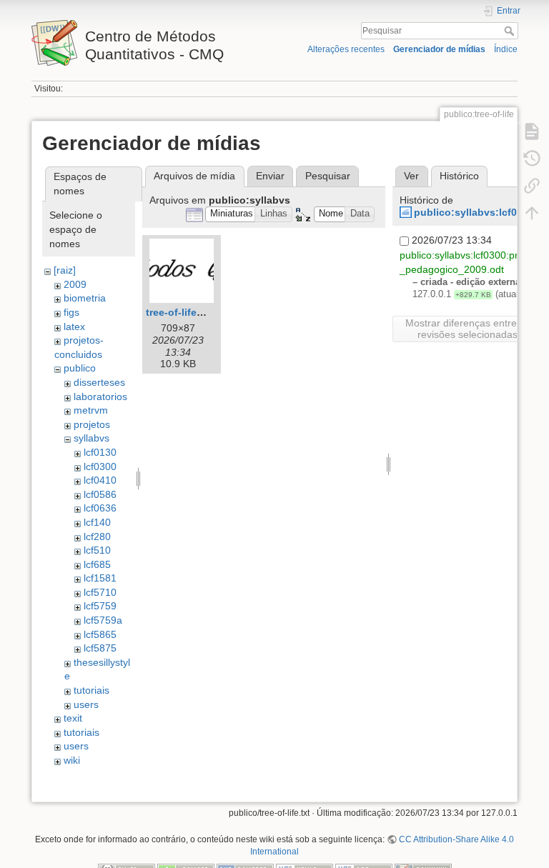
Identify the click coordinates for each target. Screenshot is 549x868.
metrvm (91, 410)
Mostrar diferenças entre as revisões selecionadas (467, 328)
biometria (85, 298)
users (86, 704)
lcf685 (97, 564)
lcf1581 (100, 578)
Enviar (270, 175)
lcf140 (97, 522)
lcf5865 (100, 634)
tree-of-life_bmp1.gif (195, 312)
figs (71, 312)
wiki (72, 760)
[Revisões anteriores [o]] (531, 158)
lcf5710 (100, 592)
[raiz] (65, 270)
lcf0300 (100, 466)
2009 (75, 284)
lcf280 (97, 536)
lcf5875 (100, 648)
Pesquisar (511, 31)
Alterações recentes (346, 49)
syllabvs (91, 438)
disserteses (99, 382)
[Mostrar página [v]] (531, 131)
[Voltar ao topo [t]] (531, 212)
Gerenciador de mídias (439, 49)
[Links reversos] (531, 185)
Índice (506, 49)
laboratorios (100, 396)
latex (74, 326)
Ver (411, 175)
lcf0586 (100, 494)
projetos (92, 424)
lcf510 (97, 550)
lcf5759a (103, 620)
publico (80, 368)
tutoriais (91, 690)
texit (73, 718)
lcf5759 (100, 606)
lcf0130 (100, 452)
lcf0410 (100, 480)
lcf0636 (100, 508)
